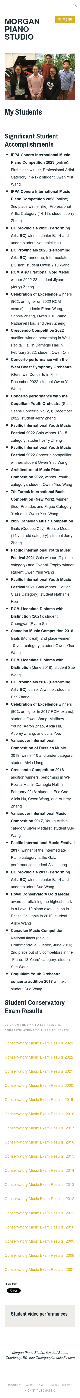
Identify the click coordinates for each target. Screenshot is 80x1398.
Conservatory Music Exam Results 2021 (39, 1071)
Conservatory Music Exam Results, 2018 (39, 1113)
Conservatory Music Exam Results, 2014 (39, 1170)
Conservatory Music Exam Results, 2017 (39, 1127)
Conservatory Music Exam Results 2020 (39, 1085)
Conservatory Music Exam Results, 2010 (39, 1227)
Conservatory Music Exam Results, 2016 (39, 1142)
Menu (67, 19)
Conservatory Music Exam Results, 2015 (39, 1156)
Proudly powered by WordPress (33, 1385)
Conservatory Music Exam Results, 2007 (39, 1269)
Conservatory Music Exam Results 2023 (39, 1043)
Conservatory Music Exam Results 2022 (39, 1057)
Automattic (46, 1390)
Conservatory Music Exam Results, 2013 (39, 1184)
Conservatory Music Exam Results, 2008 (39, 1255)
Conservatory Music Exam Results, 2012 (39, 1198)
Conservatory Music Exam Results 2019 (39, 1099)
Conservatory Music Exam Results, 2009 (39, 1241)
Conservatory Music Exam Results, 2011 (39, 1212)
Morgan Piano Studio (22, 28)
